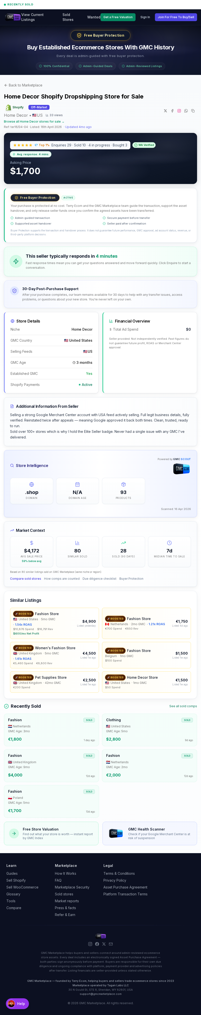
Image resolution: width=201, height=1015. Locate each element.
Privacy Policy (114, 880)
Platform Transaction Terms (125, 894)
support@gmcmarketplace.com (101, 994)
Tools (10, 901)
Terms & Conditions (119, 873)
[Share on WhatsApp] (186, 111)
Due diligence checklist (99, 578)
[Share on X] (165, 111)
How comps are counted (62, 578)
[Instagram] (90, 944)
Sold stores (64, 894)
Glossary (13, 894)
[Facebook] (97, 944)
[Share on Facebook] (172, 111)
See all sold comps (183, 706)
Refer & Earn (65, 915)
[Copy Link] (193, 111)
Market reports (67, 901)
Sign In (145, 17)
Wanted (93, 17)
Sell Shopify (16, 880)
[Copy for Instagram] (179, 111)
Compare (13, 908)
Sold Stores (68, 17)
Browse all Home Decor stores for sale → (34, 121)
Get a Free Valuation (118, 17)
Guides (12, 873)
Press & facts (65, 908)
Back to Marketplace (25, 85)
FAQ (58, 880)
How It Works (65, 873)
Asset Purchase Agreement (125, 887)
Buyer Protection (131, 578)
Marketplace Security (72, 887)
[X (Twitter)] (104, 944)
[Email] (111, 944)
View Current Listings (32, 17)
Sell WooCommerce (22, 887)
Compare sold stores (25, 578)
